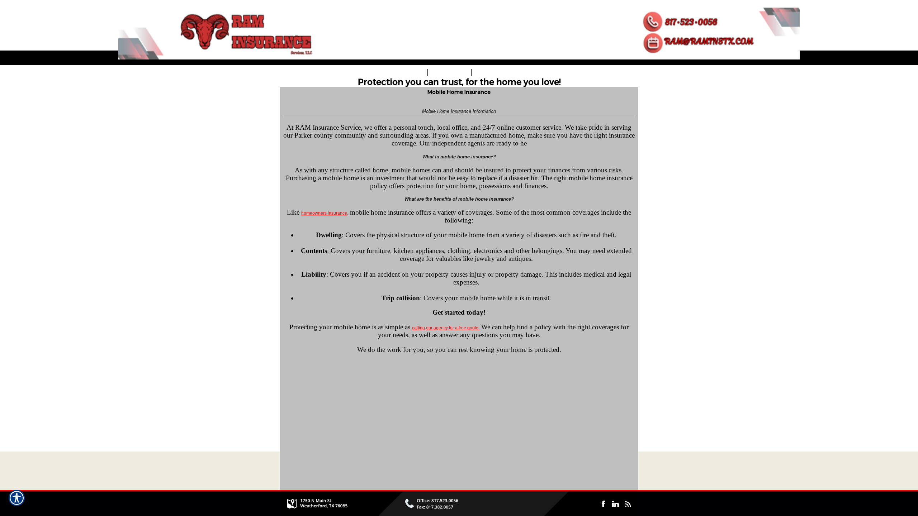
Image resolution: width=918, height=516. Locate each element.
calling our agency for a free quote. (445, 327)
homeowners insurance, (324, 213)
